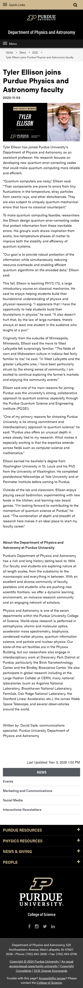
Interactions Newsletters (22, 809)
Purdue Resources (22, 830)
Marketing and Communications (27, 790)
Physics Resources (22, 841)
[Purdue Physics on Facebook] (29, 926)
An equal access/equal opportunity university (41, 963)
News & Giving (17, 851)
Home (9, 52)
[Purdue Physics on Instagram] (37, 926)
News (22, 52)
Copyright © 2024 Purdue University (34, 961)
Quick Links (17, 5)
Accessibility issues (52, 978)
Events (8, 781)
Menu (13, 43)
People (10, 862)
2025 (35, 52)
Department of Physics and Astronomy (41, 32)
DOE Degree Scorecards (50, 970)
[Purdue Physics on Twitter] (45, 926)
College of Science (49, 982)
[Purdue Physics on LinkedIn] (53, 926)
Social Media (13, 800)
